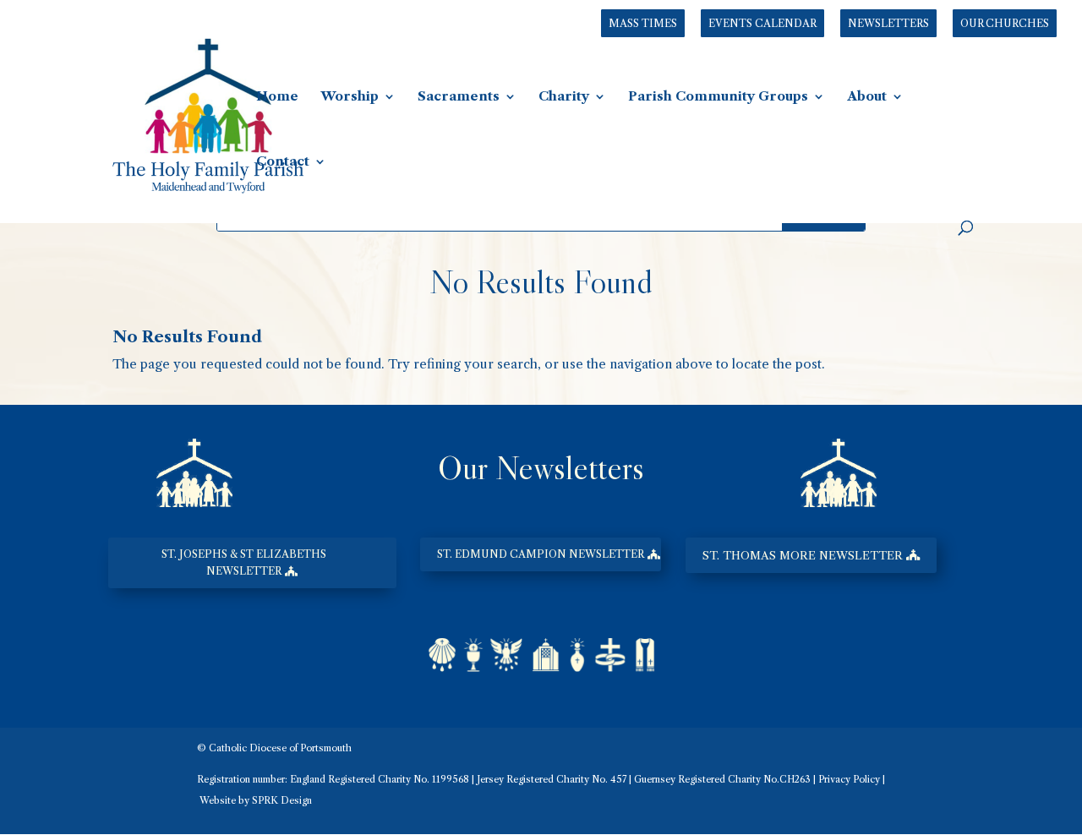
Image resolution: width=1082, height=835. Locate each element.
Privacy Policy (849, 779)
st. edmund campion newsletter (540, 554)
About (867, 97)
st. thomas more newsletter (802, 555)
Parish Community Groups (718, 97)
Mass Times (643, 23)
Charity (563, 97)
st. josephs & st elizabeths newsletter (243, 562)
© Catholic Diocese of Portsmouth (274, 748)
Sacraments (459, 97)
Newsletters (888, 23)
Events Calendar (762, 23)
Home (277, 97)
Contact (282, 162)
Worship (349, 97)
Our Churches (1004, 23)
